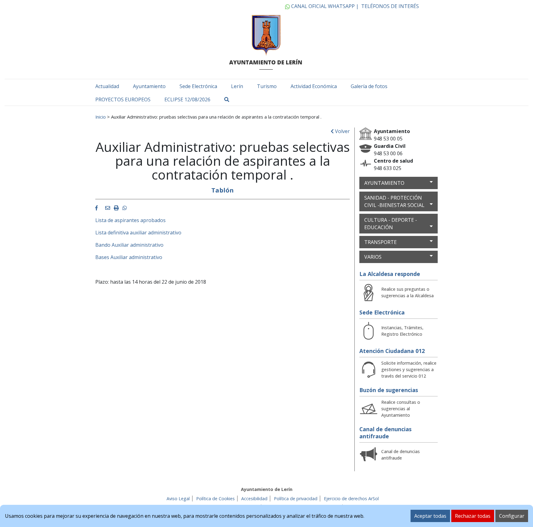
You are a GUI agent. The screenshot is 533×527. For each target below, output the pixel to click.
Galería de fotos (369, 86)
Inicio (100, 117)
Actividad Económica (314, 86)
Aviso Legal (178, 498)
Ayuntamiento (149, 86)
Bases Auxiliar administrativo (128, 257)
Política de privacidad (295, 498)
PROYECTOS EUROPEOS (123, 99)
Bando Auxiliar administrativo (129, 244)
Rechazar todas (472, 516)
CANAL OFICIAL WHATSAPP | (324, 6)
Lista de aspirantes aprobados (130, 220)
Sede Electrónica (198, 86)
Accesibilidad (254, 498)
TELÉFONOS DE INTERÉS (390, 6)
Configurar (511, 516)
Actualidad (107, 86)
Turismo (267, 86)
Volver (342, 131)
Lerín (237, 86)
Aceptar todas (430, 516)
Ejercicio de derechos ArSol (351, 498)
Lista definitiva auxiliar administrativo (138, 232)
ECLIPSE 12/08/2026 (187, 99)
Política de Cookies (215, 498)
